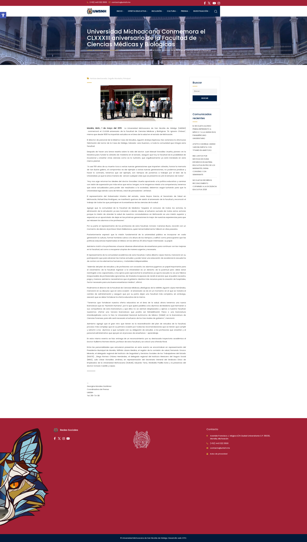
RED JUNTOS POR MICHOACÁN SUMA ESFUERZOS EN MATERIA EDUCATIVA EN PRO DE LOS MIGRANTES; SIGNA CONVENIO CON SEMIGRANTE (204, 165)
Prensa (184, 11)
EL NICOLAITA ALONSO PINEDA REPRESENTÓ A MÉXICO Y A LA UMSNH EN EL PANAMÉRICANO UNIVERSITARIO (204, 132)
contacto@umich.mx (121, 2)
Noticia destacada (98, 78)
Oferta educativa (137, 11)
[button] (3, 15)
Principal (126, 78)
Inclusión (157, 11)
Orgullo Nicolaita (115, 78)
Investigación (200, 11)
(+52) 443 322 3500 (98, 2)
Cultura (171, 11)
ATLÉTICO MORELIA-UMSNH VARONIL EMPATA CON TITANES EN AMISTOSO (204, 147)
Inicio (120, 11)
